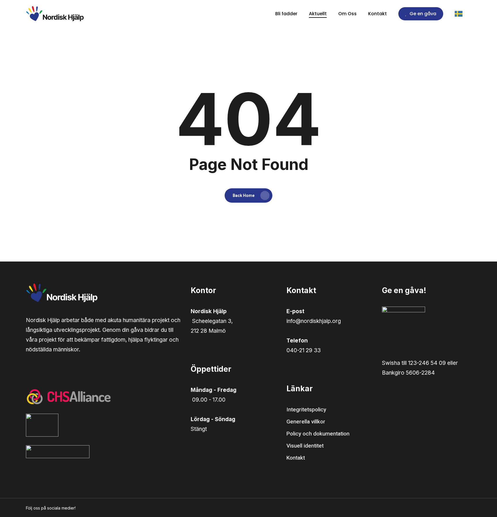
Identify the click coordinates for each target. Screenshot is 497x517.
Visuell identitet (305, 446)
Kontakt (295, 458)
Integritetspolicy (306, 410)
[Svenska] (463, 14)
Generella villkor (305, 422)
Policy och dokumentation (317, 434)
